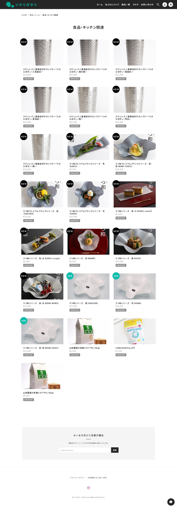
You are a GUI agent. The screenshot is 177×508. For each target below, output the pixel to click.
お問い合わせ (147, 4)
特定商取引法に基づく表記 (97, 478)
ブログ (136, 4)
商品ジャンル (35, 15)
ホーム (100, 4)
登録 (115, 450)
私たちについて (112, 4)
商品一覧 (126, 4)
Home (24, 15)
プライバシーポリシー (77, 478)
